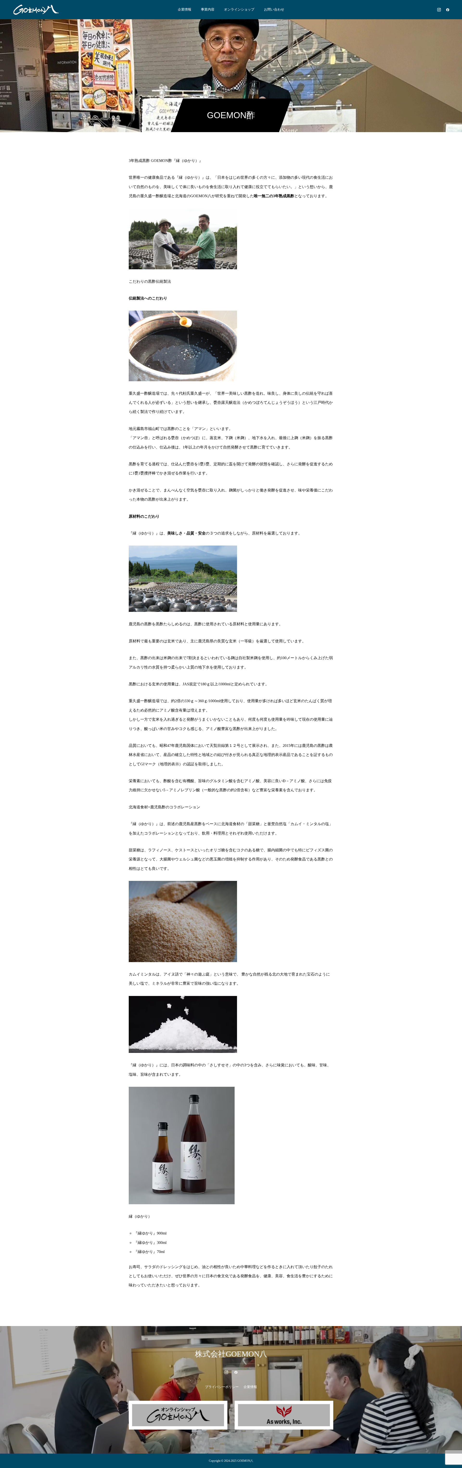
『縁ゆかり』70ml (149, 1252)
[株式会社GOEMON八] (36, 10)
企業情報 (184, 9)
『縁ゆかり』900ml (150, 1233)
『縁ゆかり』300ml (150, 1243)
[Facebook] (447, 9)
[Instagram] (438, 9)
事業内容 (207, 9)
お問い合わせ (274, 9)
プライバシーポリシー (222, 1387)
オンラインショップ (239, 9)
